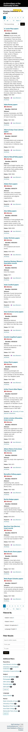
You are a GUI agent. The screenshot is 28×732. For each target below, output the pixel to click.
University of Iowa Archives (12, 671)
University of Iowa (9, 703)
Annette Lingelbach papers (13, 337)
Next (18, 20)
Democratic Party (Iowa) (11, 711)
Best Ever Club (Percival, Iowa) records (12, 527)
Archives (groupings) (10, 676)
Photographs (8, 679)
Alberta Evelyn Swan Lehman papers (13, 131)
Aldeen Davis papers (10, 184)
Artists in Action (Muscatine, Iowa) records (13, 419)
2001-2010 (7, 686)
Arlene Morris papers (11, 362)
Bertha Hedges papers (11, 499)
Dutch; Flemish (8, 695)
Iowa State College (9, 708)
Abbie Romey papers (10, 105)
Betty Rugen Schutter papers (13, 579)
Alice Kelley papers (10, 211)
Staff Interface (15, 724)
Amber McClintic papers (12, 238)
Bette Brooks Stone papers (13, 552)
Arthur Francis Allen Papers (13, 389)
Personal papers (9, 684)
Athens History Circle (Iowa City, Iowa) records (13, 450)
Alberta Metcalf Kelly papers (13, 157)
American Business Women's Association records (13, 262)
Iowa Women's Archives (11, 664)
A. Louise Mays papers (11, 29)
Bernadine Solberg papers (12, 474)
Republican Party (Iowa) (11, 706)
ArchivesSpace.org (12, 726)
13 (13, 20)
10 (7, 20)
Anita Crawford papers (11, 285)
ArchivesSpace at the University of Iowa (12, 4)
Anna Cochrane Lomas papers (13, 312)
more (5, 689)
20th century (8, 681)
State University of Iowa (11, 701)
